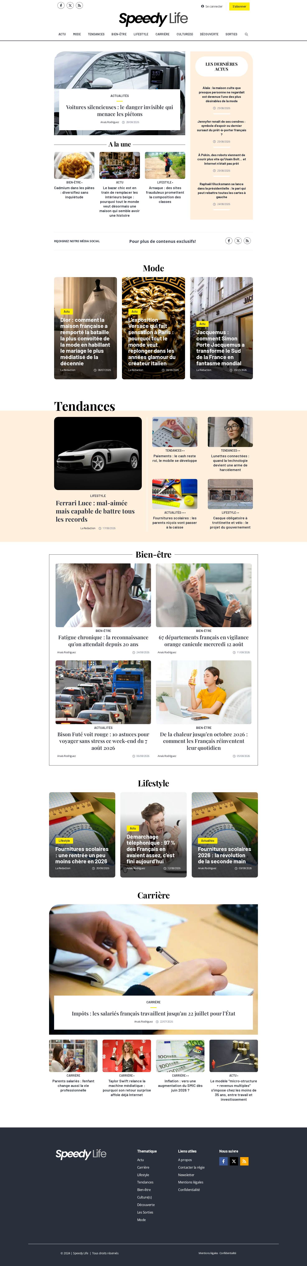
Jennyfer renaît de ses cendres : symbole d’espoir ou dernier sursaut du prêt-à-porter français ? (221, 127)
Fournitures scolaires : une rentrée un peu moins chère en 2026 (82, 854)
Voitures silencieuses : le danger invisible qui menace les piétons (119, 110)
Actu (62, 34)
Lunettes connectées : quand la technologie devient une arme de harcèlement (230, 462)
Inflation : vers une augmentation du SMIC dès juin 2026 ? (180, 1085)
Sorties (231, 34)
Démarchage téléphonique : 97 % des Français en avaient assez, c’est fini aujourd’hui (151, 849)
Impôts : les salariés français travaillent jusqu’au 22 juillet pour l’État (153, 1013)
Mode (77, 34)
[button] (246, 34)
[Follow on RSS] (79, 5)
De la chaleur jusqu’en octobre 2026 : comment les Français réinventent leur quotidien (204, 741)
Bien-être (119, 34)
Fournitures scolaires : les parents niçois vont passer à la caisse (174, 522)
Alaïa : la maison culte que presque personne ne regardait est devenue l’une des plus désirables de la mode (222, 94)
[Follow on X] (70, 5)
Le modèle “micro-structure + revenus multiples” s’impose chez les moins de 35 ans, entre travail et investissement (233, 1090)
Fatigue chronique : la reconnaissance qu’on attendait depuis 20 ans (103, 640)
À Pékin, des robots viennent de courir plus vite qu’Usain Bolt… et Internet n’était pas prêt (221, 159)
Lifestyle (141, 34)
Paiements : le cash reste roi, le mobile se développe (174, 458)
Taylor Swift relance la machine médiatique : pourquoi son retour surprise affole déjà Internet (127, 1088)
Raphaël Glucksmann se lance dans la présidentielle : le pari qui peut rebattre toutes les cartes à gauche (222, 190)
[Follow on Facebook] (61, 5)
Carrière (163, 34)
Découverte (209, 34)
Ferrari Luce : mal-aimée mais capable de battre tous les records (95, 511)
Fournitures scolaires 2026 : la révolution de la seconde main (224, 854)
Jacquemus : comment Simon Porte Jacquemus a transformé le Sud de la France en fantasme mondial (220, 347)
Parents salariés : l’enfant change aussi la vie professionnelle (73, 1085)
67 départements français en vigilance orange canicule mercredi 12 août (204, 640)
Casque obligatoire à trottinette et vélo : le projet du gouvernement (230, 522)
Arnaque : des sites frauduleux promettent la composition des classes (165, 194)
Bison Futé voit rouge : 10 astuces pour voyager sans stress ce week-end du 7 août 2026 (103, 741)
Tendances (96, 34)
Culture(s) (185, 34)
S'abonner (239, 6)
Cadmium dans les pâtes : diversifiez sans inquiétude (74, 192)
